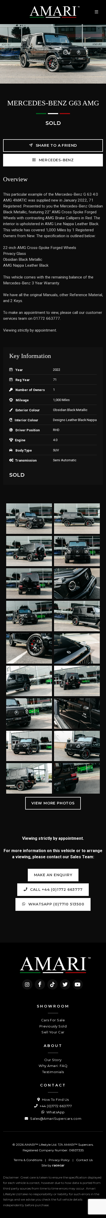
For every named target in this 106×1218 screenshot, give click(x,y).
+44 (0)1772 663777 (55, 1106)
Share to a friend (55, 145)
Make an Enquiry (53, 875)
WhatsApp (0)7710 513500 (55, 904)
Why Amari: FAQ (53, 1066)
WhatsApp (55, 1112)
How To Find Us (55, 1099)
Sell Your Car (53, 1032)
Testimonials (53, 1072)
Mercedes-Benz (56, 160)
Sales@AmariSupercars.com (55, 1118)
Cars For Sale (53, 1020)
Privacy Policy (59, 1160)
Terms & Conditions (28, 1160)
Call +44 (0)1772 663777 (55, 889)
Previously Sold (53, 1026)
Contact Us (84, 1160)
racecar (58, 1165)
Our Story (53, 1060)
